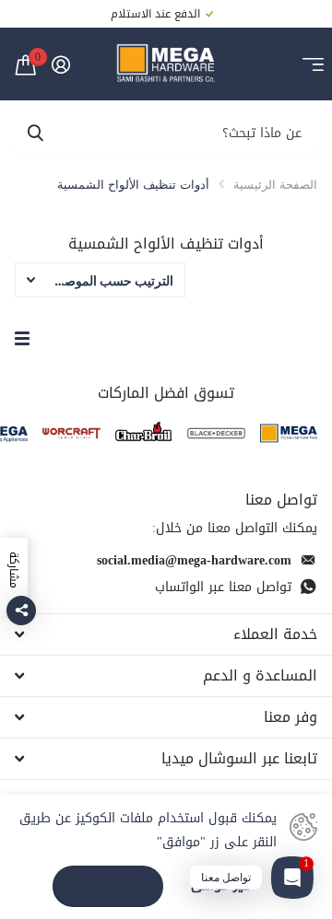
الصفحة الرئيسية (275, 184)
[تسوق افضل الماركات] (288, 433)
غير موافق (220, 886)
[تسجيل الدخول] (60, 64)
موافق (108, 885)
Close (166, 634)
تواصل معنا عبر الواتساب (223, 587)
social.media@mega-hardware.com (194, 560)
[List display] (22, 339)
